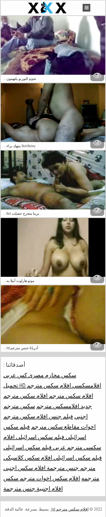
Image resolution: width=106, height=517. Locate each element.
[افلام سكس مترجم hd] (48, 8)
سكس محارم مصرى (51, 375)
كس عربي (15, 375)
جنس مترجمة (62, 467)
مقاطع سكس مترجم (55, 426)
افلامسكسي (86, 385)
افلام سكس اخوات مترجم (49, 478)
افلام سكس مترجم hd (44, 385)
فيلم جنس (60, 416)
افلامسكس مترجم (57, 406)
